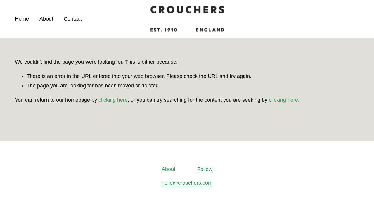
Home (22, 19)
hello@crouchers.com (187, 183)
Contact (73, 19)
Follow (204, 169)
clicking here (113, 100)
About (46, 19)
